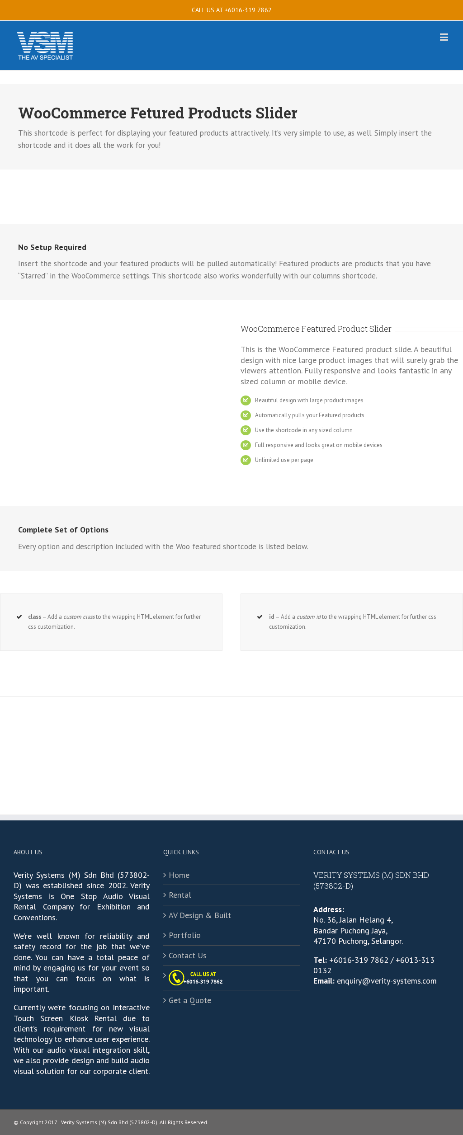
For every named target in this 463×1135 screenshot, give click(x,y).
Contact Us (188, 955)
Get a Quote (190, 1000)
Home (179, 875)
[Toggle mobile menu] (444, 37)
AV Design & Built (200, 915)
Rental (180, 895)
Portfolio (185, 935)
